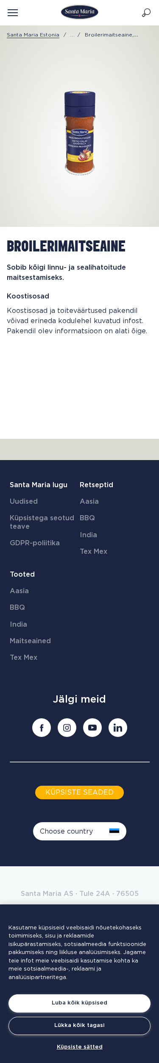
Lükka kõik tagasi (79, 1025)
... (72, 34)
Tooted (22, 574)
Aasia (89, 501)
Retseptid (96, 485)
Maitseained (30, 641)
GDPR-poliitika (35, 543)
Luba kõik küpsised (79, 1003)
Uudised (24, 501)
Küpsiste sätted (80, 1047)
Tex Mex (93, 551)
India (88, 535)
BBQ (87, 518)
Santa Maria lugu (38, 485)
